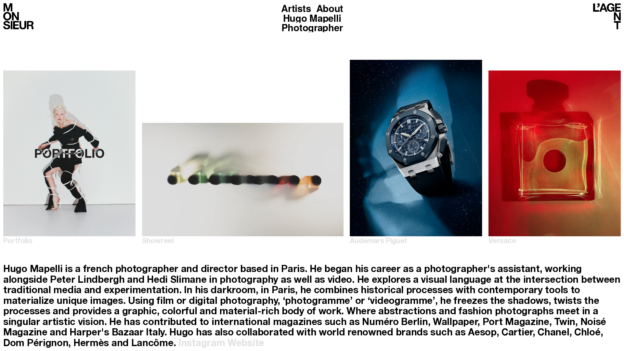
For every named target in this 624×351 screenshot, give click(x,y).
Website (246, 344)
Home (18, 16)
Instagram (201, 344)
